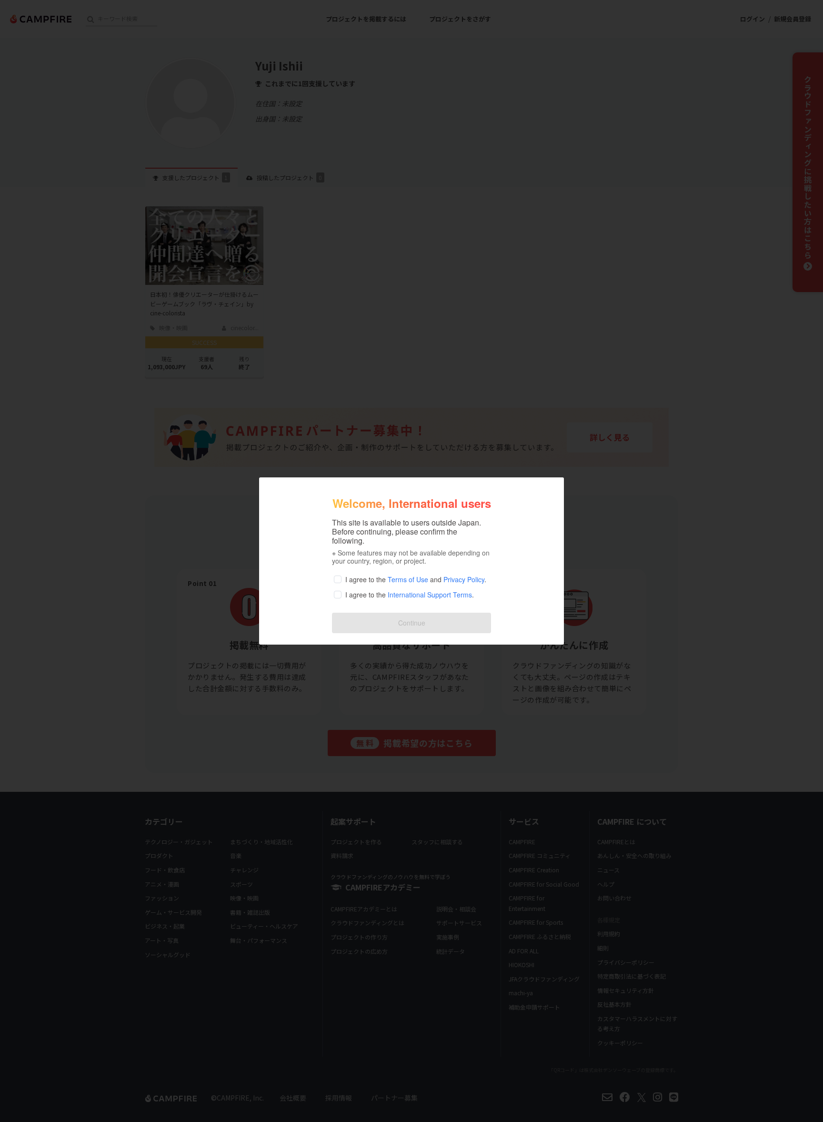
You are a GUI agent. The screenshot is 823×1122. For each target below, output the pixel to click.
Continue (411, 622)
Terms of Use (408, 579)
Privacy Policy (463, 579)
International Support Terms (430, 594)
